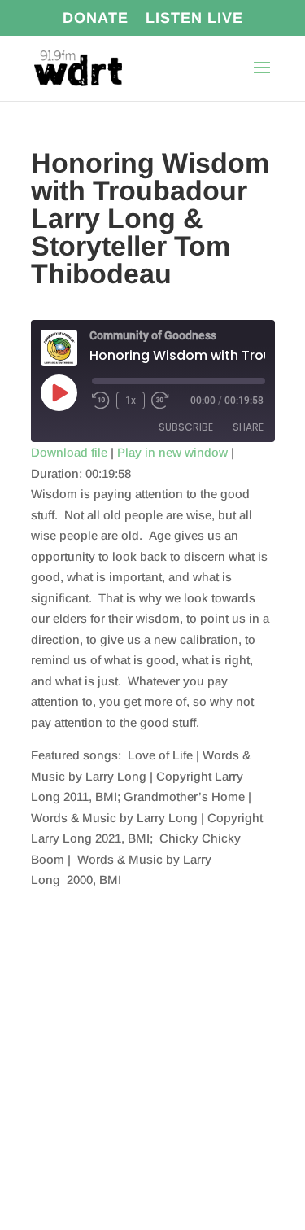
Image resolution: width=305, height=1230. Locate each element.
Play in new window (172, 452)
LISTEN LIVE (194, 18)
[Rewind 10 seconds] (101, 400)
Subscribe (186, 427)
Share (248, 427)
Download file (69, 452)
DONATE (96, 18)
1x (130, 400)
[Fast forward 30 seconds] (160, 400)
